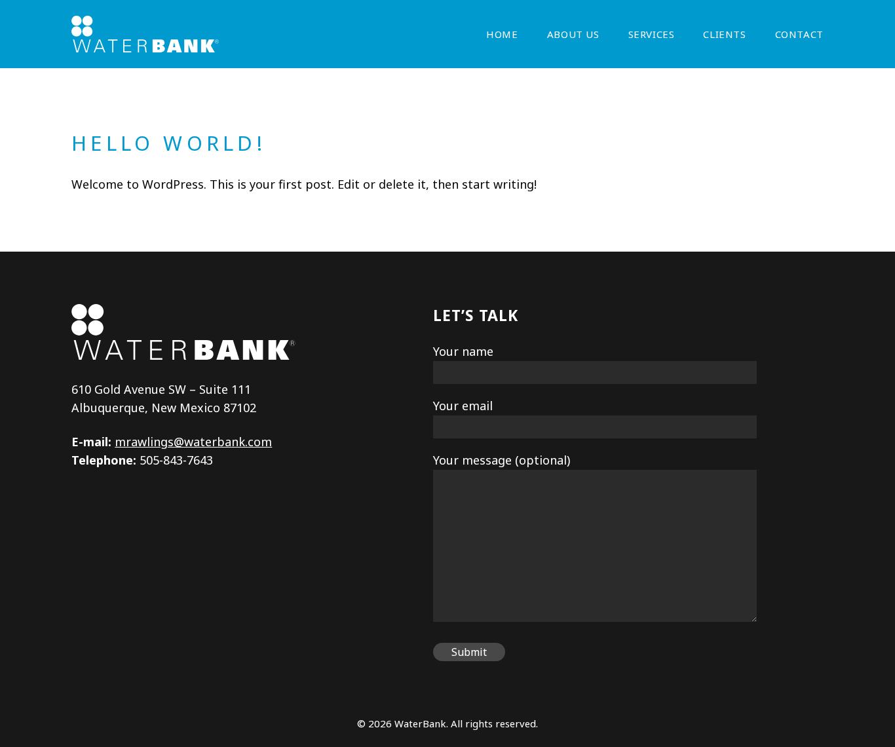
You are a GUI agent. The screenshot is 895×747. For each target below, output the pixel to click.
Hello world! (168, 143)
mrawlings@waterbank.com (193, 442)
